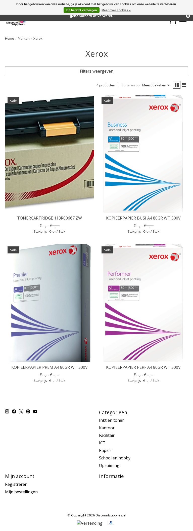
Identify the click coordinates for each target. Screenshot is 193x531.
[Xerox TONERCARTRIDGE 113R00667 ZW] (49, 154)
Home (9, 38)
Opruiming (109, 465)
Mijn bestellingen (21, 492)
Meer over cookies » (116, 10)
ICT (102, 443)
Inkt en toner (111, 420)
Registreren (16, 484)
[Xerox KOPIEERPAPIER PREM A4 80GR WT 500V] (49, 303)
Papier (105, 450)
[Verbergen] (188, 16)
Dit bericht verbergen (81, 10)
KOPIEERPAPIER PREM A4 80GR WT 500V (49, 367)
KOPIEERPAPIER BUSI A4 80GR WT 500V (143, 218)
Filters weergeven (96, 71)
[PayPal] (111, 523)
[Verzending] (90, 523)
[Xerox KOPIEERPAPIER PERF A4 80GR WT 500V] (143, 303)
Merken (24, 38)
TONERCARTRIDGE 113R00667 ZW (49, 218)
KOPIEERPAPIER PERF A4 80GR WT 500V (143, 367)
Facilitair (107, 435)
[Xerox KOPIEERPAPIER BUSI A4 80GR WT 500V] (143, 154)
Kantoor (107, 428)
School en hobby (114, 458)
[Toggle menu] (183, 21)
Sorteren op (130, 85)
